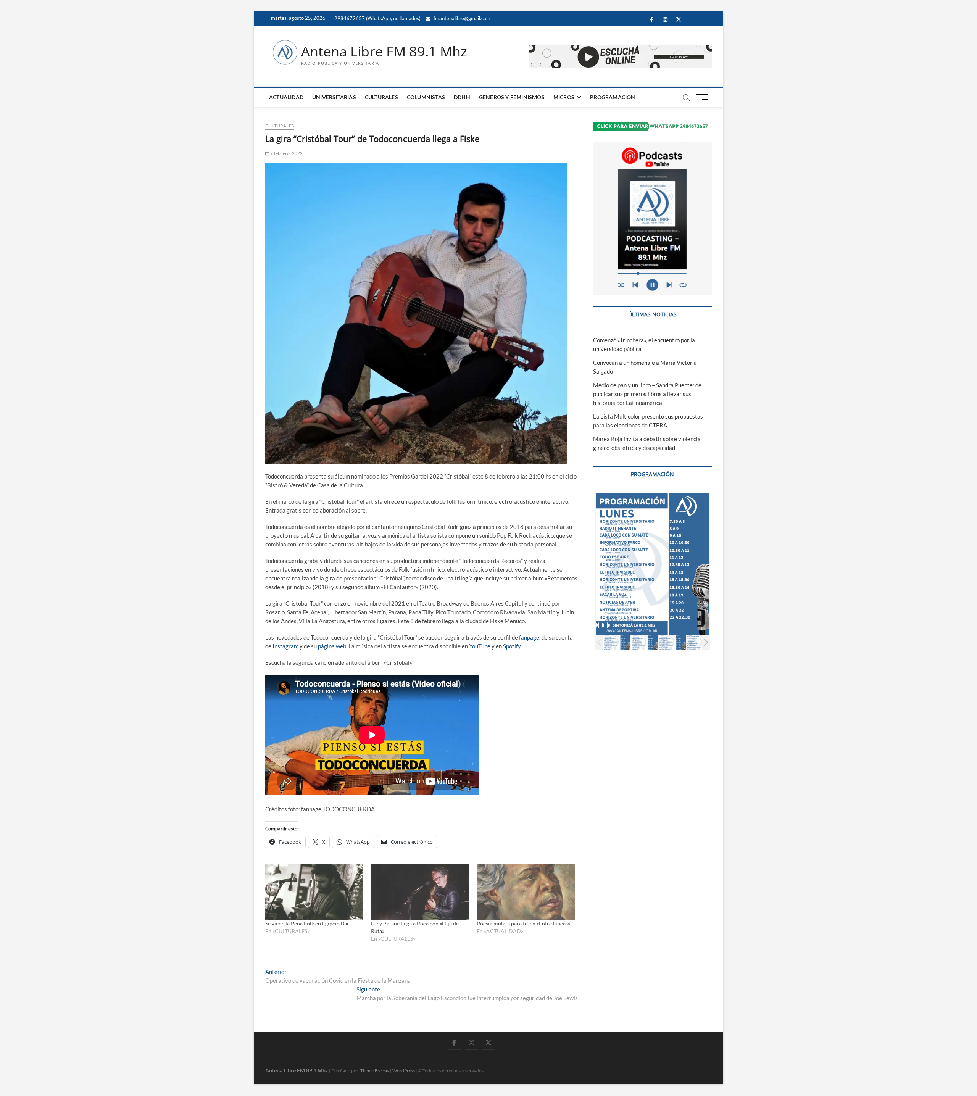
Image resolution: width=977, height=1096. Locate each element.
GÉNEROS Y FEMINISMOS (512, 97)
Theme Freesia (374, 1070)
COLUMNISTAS (426, 97)
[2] (644, 642)
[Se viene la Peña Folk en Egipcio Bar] (314, 892)
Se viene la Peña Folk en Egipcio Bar (307, 923)
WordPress (403, 1070)
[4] (700, 642)
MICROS (563, 97)
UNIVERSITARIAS (334, 97)
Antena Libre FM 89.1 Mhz (384, 51)
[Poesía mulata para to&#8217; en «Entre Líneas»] (526, 892)
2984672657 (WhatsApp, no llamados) (377, 18)
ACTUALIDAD (286, 97)
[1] (616, 642)
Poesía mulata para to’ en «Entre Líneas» (523, 923)
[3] (672, 642)
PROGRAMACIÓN (612, 97)
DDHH (462, 97)
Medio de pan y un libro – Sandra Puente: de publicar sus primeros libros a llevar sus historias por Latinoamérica (647, 394)
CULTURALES (381, 97)
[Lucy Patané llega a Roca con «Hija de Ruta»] (420, 892)
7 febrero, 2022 (286, 153)
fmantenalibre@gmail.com (461, 18)
